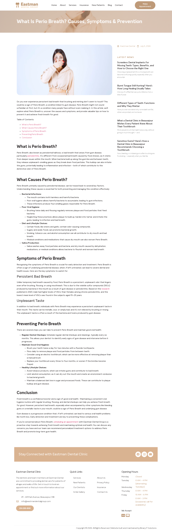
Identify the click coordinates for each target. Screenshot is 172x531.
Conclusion (27, 138)
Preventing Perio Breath (32, 134)
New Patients (98, 5)
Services (72, 5)
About (63, 5)
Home (54, 5)
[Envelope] (150, 454)
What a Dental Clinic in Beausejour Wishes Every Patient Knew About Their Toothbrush (135, 124)
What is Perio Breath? (31, 125)
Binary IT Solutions (148, 528)
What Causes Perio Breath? (34, 128)
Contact (119, 5)
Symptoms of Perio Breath (34, 131)
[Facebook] (138, 454)
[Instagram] (144, 454)
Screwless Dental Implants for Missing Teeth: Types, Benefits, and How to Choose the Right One (135, 65)
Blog (110, 5)
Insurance (84, 5)
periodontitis (33, 156)
